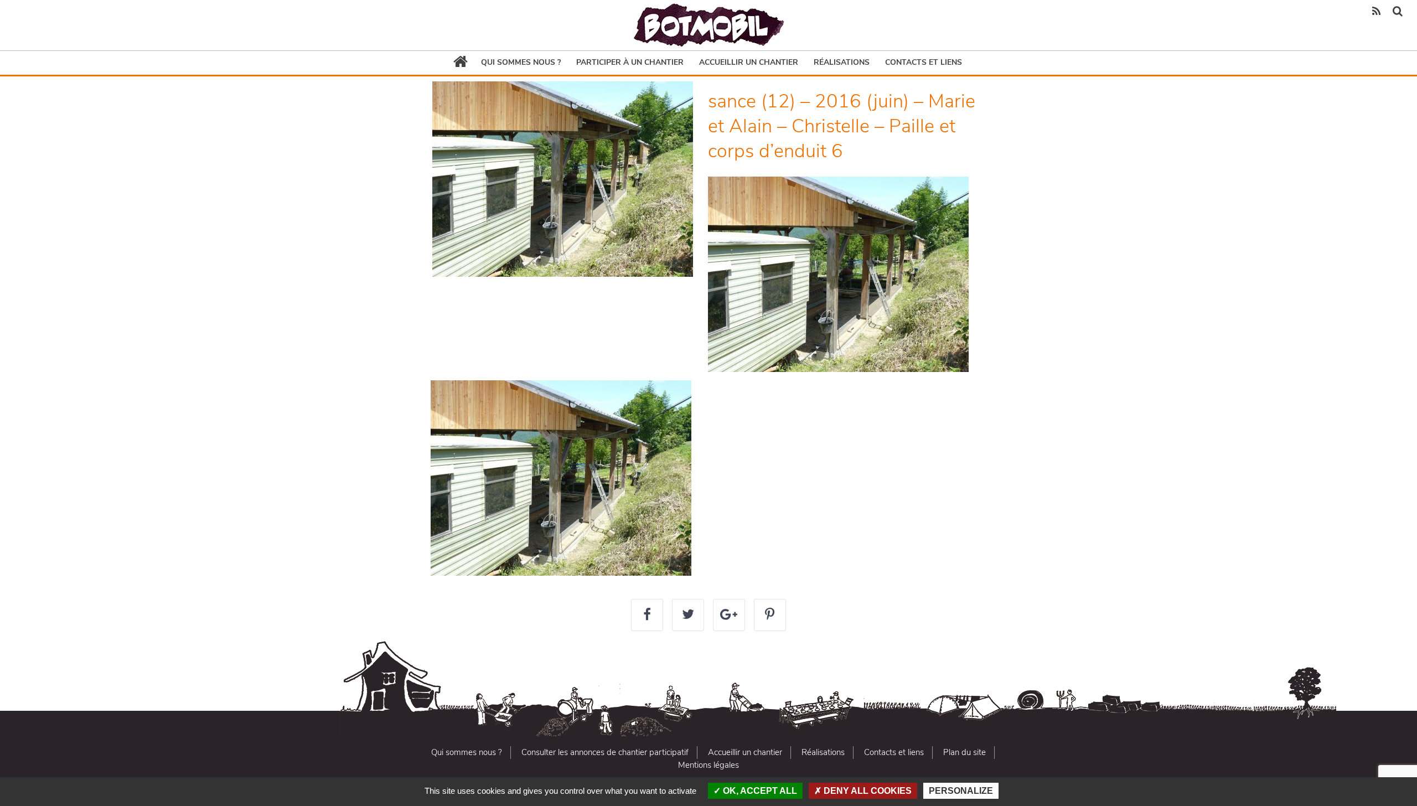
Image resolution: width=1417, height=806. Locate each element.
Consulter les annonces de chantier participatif (605, 752)
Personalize (961, 790)
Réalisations (842, 62)
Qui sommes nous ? (521, 62)
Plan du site (964, 752)
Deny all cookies (866, 790)
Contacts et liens (923, 62)
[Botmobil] (708, 25)
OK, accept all (759, 790)
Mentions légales (708, 765)
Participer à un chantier (630, 62)
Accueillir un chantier (748, 62)
